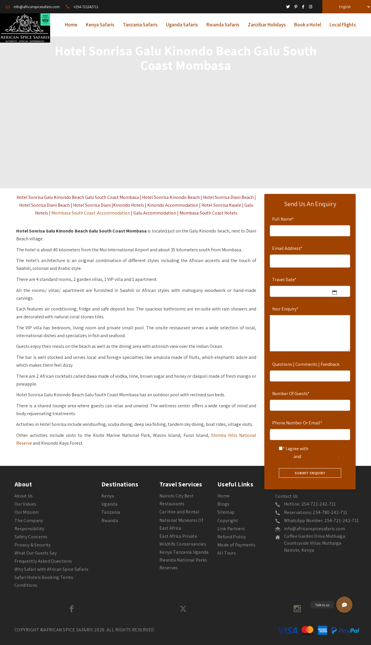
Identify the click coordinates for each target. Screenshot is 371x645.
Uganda (109, 504)
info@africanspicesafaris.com (314, 529)
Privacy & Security (32, 545)
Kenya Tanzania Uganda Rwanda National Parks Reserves (184, 560)
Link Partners (231, 529)
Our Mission (26, 512)
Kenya (107, 496)
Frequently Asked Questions (43, 561)
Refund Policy (231, 537)
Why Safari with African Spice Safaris (51, 569)
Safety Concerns (31, 537)
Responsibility (29, 529)
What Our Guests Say (35, 553)
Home (223, 496)
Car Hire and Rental (179, 512)
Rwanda (109, 520)
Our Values (25, 504)
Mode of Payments (236, 545)
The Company (28, 520)
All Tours (226, 553)
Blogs (223, 504)
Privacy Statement (320, 456)
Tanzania (110, 512)
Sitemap (225, 512)
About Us (23, 496)
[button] (344, 605)
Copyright (227, 520)
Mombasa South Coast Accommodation (90, 213)
